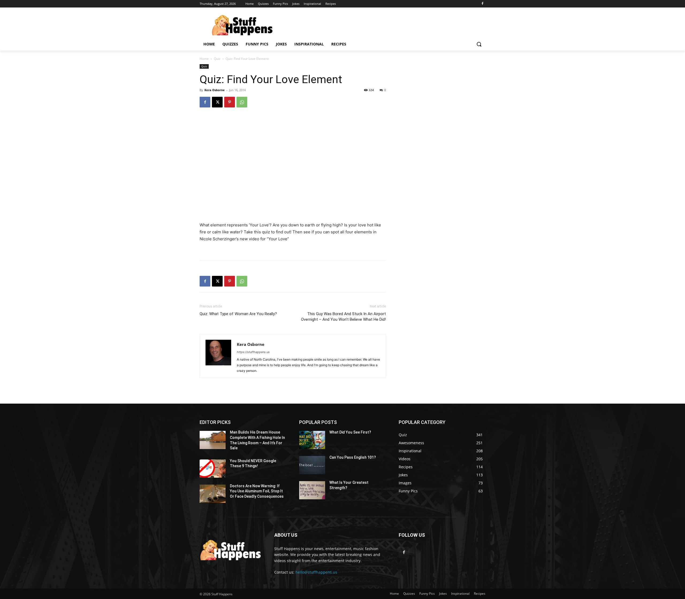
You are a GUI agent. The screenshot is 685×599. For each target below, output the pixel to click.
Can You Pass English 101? (352, 457)
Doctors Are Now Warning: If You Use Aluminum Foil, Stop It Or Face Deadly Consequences (257, 491)
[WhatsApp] (242, 102)
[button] (479, 44)
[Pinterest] (229, 102)
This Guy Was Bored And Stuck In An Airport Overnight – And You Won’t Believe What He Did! (343, 316)
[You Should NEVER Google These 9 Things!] (213, 468)
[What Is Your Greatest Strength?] (312, 490)
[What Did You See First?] (312, 440)
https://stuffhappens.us (253, 352)
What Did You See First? (350, 432)
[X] (217, 102)
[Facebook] (482, 4)
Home (204, 58)
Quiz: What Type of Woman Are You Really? (238, 313)
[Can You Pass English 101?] (312, 465)
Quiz (217, 58)
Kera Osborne (214, 90)
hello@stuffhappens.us (316, 572)
